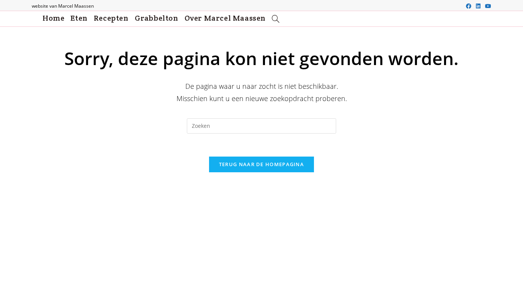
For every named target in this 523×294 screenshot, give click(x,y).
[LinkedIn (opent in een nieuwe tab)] (478, 6)
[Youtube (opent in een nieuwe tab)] (487, 6)
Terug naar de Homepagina (261, 164)
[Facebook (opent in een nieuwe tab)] (469, 6)
